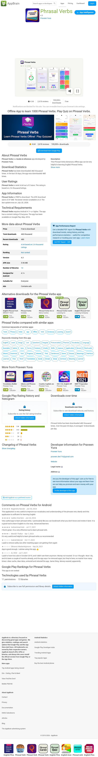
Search (68, 332)
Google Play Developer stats (44, 647)
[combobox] (43, 3)
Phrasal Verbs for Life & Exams (46, 311)
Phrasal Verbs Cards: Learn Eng (64, 311)
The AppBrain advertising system (14, 729)
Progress (30, 353)
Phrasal (13, 332)
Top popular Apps (40, 658)
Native (15, 348)
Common (63, 359)
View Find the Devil (8, 679)
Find (46, 353)
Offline (35, 332)
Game (64, 353)
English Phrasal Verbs (89, 755)
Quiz (22, 348)
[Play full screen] (77, 91)
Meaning (72, 359)
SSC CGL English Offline (64, 384)
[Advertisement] (49, 40)
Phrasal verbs (78, 755)
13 (22, 268)
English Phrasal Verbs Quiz (82, 311)
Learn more (85, 238)
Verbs (20, 332)
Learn (13, 343)
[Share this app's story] (69, 91)
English (5, 343)
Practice (66, 343)
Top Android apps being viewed (13, 668)
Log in (92, 3)
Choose (71, 353)
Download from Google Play (50, 151)
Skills (53, 348)
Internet (38, 353)
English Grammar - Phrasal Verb (66, 755)
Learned (80, 359)
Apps (62, 3)
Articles (4, 718)
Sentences (55, 353)
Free (14, 359)
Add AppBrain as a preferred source (17, 498)
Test (22, 353)
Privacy (4, 702)
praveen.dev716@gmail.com (62, 457)
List (27, 343)
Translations (30, 359)
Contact (4, 697)
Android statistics (40, 642)
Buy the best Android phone (44, 663)
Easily (40, 359)
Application (70, 348)
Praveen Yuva (24, 367)
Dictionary (50, 332)
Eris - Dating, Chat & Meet (11, 673)
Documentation (7, 708)
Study (55, 359)
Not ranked (25, 252)
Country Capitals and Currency (46, 384)
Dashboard (80, 3)
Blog (3, 723)
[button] (73, 466)
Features (37, 348)
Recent (79, 348)
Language (85, 343)
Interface (89, 353)
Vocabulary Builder (10, 384)
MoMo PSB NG (7, 684)
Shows (5, 353)
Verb (42, 332)
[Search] (54, 3)
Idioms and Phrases (28, 384)
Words (45, 348)
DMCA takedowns (8, 713)
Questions (36, 343)
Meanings (80, 353)
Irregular (45, 343)
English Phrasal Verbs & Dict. (10, 311)
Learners (6, 359)
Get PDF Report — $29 (62, 242)
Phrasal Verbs (26, 311)
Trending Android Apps (42, 653)
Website (54, 462)
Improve (60, 348)
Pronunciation (56, 343)
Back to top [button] (92, 736)
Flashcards (88, 348)
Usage (20, 343)
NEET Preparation (81, 384)
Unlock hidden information (24, 418)
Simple (47, 359)
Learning (60, 332)
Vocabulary (76, 343)
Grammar (13, 353)
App (27, 332)
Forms (29, 348)
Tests (5, 332)
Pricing (70, 3)
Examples (6, 348)
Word (21, 359)
